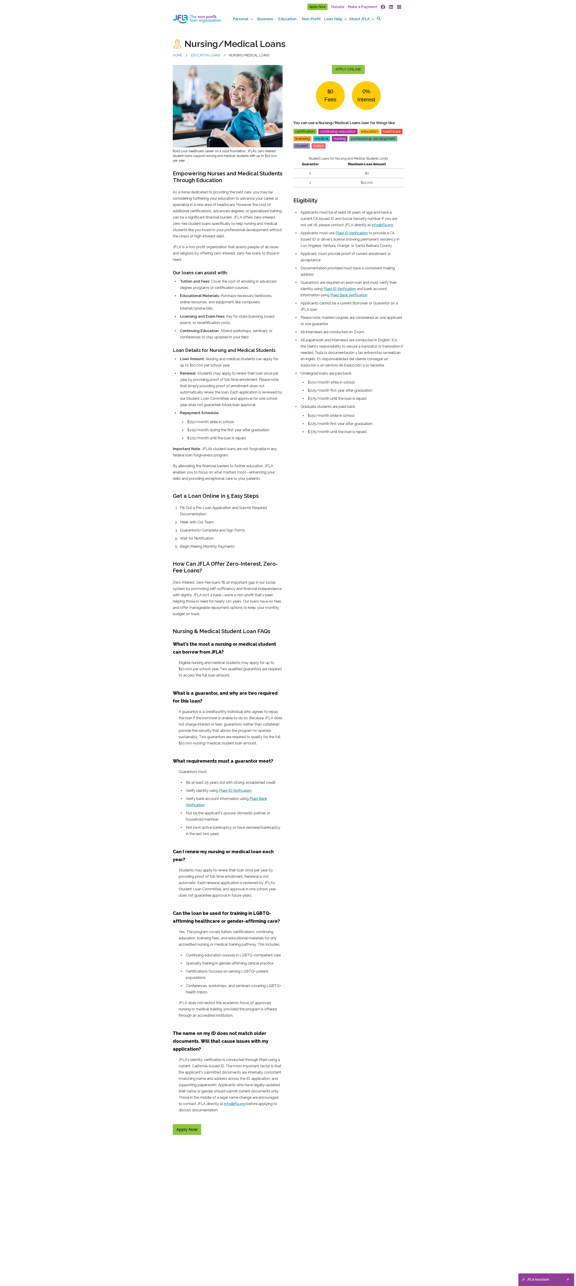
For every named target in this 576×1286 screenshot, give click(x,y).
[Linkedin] (391, 7)
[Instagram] (399, 7)
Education (287, 19)
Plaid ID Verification (235, 790)
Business (265, 19)
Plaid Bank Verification (348, 295)
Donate (337, 7)
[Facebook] (383, 7)
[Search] (378, 18)
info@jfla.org (234, 1104)
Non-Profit (311, 19)
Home (177, 55)
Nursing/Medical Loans (249, 55)
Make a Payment (362, 7)
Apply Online (348, 69)
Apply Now (317, 7)
